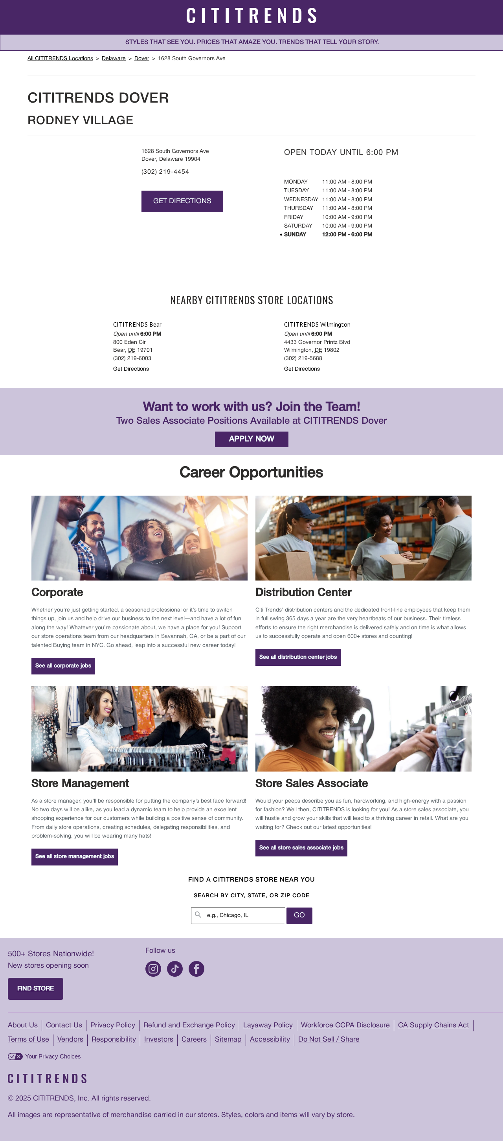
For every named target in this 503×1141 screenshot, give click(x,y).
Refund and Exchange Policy (189, 1025)
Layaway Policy (268, 1025)
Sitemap (228, 1039)
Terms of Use (28, 1039)
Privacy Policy (112, 1025)
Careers (194, 1039)
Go (299, 915)
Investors (158, 1039)
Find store (35, 989)
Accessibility (270, 1039)
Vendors (70, 1039)
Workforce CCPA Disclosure (345, 1025)
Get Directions (182, 201)
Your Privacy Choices (53, 1056)
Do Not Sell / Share (329, 1039)
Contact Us (64, 1025)
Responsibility (114, 1039)
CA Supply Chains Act (433, 1025)
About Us (23, 1025)
